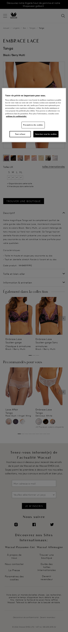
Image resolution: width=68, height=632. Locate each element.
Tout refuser (20, 134)
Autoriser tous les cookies (46, 134)
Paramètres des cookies (33, 125)
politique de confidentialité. (16, 116)
